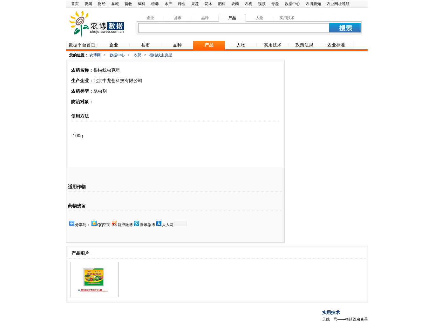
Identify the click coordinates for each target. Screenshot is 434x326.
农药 (235, 4)
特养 (155, 4)
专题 (275, 4)
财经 (101, 4)
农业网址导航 (338, 4)
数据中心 (292, 4)
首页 (75, 4)
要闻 (88, 4)
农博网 (95, 55)
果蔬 (195, 4)
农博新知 (313, 4)
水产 (168, 4)
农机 (248, 4)
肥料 (222, 4)
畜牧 (128, 4)
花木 (208, 4)
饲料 (142, 4)
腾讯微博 (147, 225)
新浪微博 (125, 225)
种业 (182, 4)
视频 (262, 4)
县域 (115, 4)
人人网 (167, 225)
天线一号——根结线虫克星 (345, 319)
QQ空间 (104, 225)
